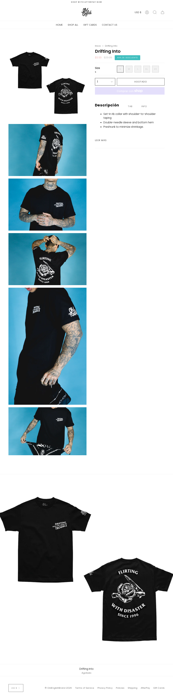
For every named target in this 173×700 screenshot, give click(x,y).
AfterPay (145, 688)
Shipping (132, 688)
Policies (120, 688)
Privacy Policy (105, 688)
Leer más (101, 140)
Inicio (98, 45)
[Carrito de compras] (162, 12)
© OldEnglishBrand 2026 (58, 688)
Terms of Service (84, 688)
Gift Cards (159, 688)
